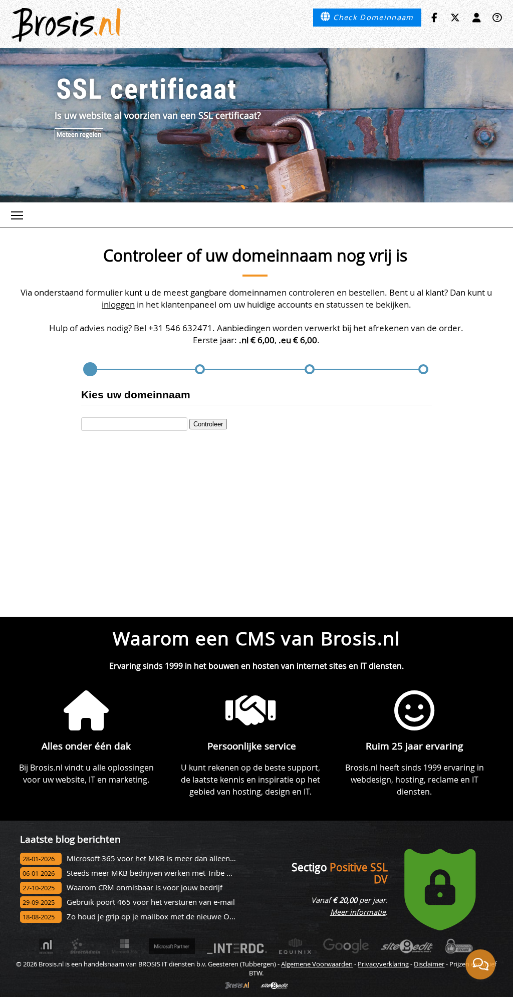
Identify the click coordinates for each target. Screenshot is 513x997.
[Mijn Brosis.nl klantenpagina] (476, 17)
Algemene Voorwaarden (317, 963)
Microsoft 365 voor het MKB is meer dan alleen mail (157, 858)
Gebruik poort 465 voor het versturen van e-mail (151, 902)
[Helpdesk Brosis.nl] (497, 17)
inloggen (118, 304)
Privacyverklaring (383, 963)
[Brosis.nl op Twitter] (455, 17)
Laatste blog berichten (70, 839)
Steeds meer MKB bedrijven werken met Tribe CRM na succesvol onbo (187, 873)
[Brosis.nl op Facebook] (434, 17)
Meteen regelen (79, 134)
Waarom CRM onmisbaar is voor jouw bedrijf (144, 887)
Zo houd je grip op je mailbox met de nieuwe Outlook (159, 916)
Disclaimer (429, 963)
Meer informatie (358, 912)
